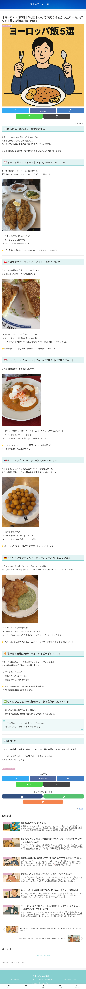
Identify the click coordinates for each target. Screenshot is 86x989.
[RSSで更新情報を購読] (43, 802)
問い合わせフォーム (71, 979)
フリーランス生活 (9, 769)
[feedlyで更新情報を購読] (63, 796)
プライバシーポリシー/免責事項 (43, 979)
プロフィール (14, 979)
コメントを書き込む (43, 956)
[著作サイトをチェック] (22, 796)
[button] (56, 116)
